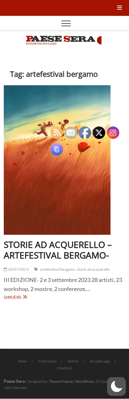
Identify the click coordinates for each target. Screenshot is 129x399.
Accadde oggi (100, 361)
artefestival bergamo (57, 269)
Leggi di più (24, 297)
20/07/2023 (18, 269)
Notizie (73, 361)
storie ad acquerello (93, 269)
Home (22, 361)
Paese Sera (14, 381)
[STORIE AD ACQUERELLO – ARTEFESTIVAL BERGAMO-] (64, 160)
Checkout (64, 368)
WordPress (84, 381)
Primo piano (47, 361)
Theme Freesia (61, 381)
